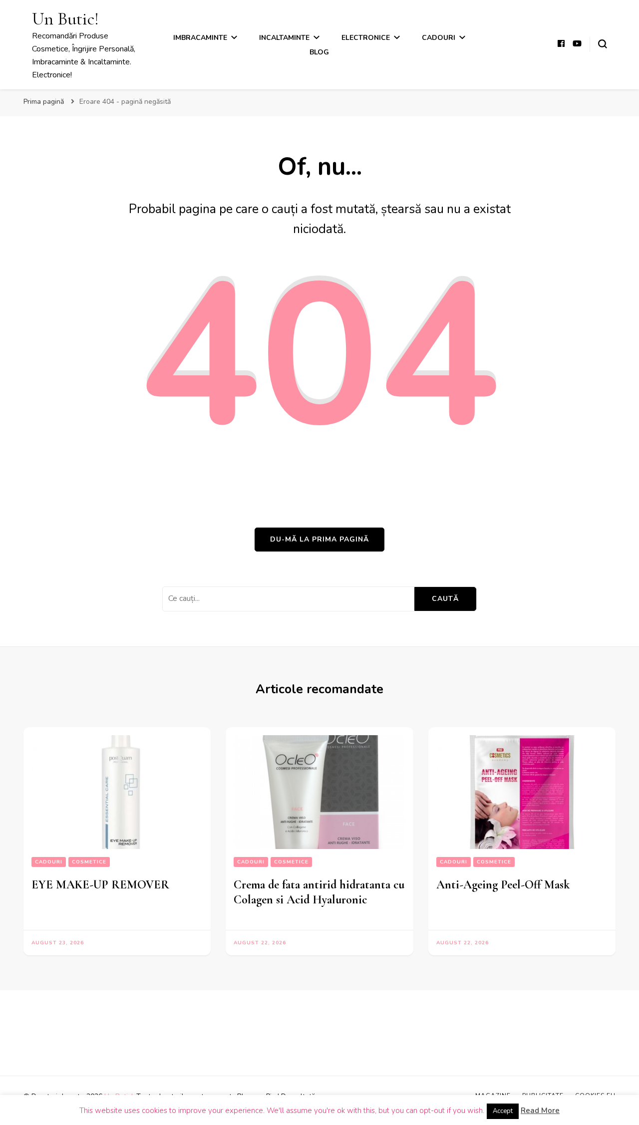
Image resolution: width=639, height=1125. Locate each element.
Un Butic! (65, 18)
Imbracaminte (200, 37)
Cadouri (438, 37)
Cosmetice (89, 861)
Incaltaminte (284, 37)
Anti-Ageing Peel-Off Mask (503, 884)
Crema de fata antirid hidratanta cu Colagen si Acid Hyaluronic (319, 892)
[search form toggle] (602, 43)
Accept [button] (503, 1111)
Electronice (365, 37)
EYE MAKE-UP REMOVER (100, 884)
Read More (540, 1111)
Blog (319, 52)
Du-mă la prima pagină (319, 539)
